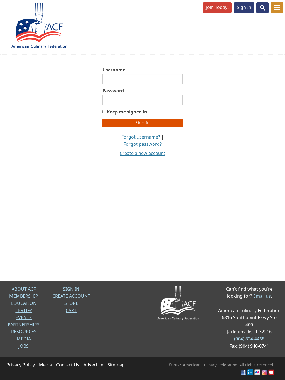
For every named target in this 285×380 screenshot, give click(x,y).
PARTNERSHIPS (24, 325)
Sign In (244, 7)
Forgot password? (143, 144)
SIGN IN (71, 289)
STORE (71, 303)
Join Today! (217, 7)
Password (113, 91)
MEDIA (24, 339)
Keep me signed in (127, 112)
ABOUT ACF (24, 289)
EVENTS (24, 317)
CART (71, 310)
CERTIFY (23, 310)
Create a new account (142, 153)
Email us (262, 296)
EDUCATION (23, 303)
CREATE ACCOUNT (71, 296)
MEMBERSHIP (23, 296)
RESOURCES (23, 332)
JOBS (24, 346)
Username (113, 70)
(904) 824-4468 (249, 339)
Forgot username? (140, 137)
